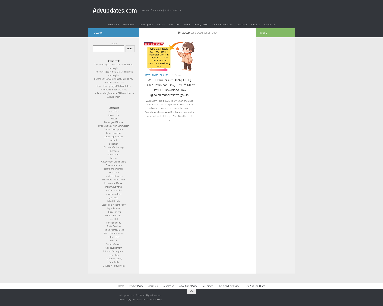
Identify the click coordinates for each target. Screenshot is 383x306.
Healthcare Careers (114, 176)
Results (161, 24)
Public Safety (114, 237)
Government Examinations (113, 161)
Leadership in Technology (114, 204)
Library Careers (114, 212)
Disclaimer (242, 24)
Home (187, 24)
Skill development (113, 248)
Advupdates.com (115, 10)
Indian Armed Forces (113, 183)
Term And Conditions (222, 24)
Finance (113, 158)
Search (114, 43)
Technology (113, 255)
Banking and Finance (113, 122)
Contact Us (269, 24)
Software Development (114, 251)
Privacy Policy (201, 24)
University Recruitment (113, 265)
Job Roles (113, 197)
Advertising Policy (188, 285)
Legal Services (113, 208)
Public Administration (114, 233)
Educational (128, 24)
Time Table (174, 24)
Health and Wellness (113, 169)
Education (113, 143)
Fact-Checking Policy (228, 285)
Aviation (113, 118)
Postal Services (114, 226)
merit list (114, 219)
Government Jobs (114, 165)
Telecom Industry (114, 258)
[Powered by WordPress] (130, 300)
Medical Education (113, 215)
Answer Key (113, 115)
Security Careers (113, 244)
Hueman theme (155, 300)
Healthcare (114, 172)
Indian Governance (113, 187)
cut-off (113, 140)
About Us (255, 24)
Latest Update (146, 24)
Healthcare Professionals (113, 179)
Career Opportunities (113, 136)
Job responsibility (114, 194)
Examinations (113, 154)
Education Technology (114, 147)
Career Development (113, 129)
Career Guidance (113, 133)
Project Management (114, 230)
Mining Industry (113, 222)
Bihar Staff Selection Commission (113, 126)
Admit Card (113, 24)
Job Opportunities (114, 190)
